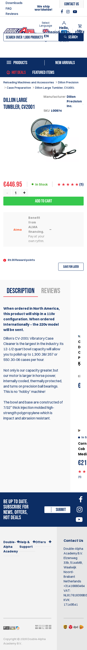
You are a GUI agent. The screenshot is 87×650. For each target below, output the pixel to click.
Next (79, 364)
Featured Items (43, 72)
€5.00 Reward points (21, 260)
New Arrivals (65, 62)
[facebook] (62, 12)
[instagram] (68, 12)
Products (20, 62)
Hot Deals (19, 72)
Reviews (12, 14)
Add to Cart (43, 201)
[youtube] (75, 12)
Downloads (14, 3)
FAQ (9, 8)
